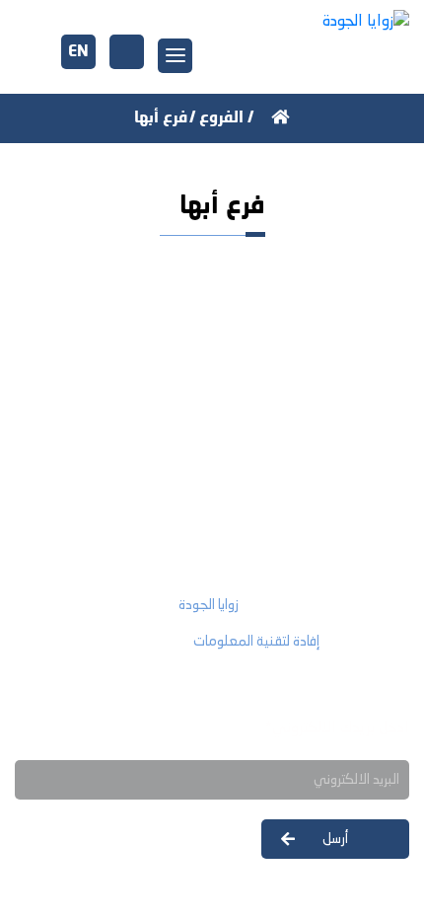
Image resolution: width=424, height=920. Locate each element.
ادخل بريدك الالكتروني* (336, 728)
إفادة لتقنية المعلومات (256, 642)
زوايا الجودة (208, 605)
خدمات (372, 455)
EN (78, 52)
